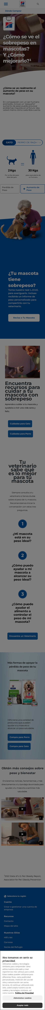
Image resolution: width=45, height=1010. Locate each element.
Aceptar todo (22, 1005)
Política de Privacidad (24, 993)
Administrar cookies (23, 998)
